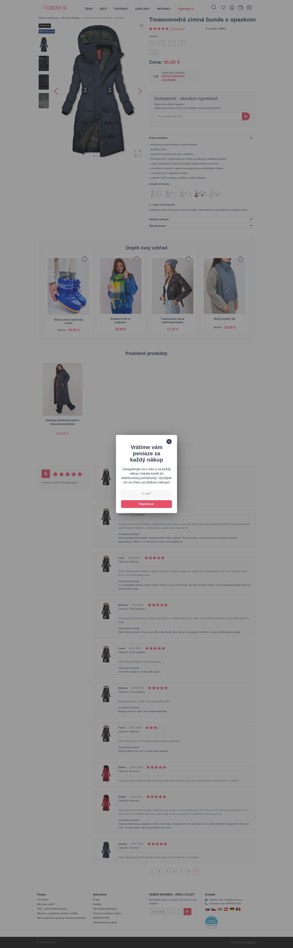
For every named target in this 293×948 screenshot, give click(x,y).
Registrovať (146, 504)
